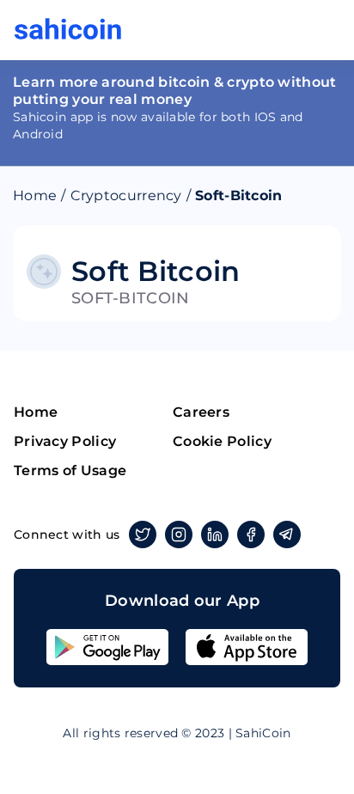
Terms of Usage (70, 470)
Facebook (251, 534)
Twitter (142, 534)
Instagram (178, 534)
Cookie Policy (222, 441)
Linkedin (215, 534)
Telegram (287, 534)
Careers (201, 412)
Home (35, 195)
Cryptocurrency (126, 195)
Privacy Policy (65, 441)
